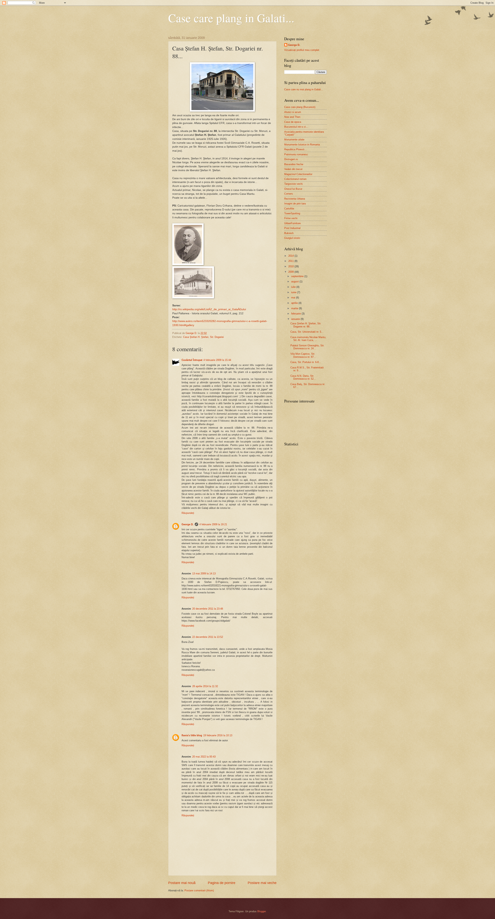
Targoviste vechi (293, 183)
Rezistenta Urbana (294, 198)
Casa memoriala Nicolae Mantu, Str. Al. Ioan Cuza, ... (308, 339)
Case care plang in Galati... (231, 18)
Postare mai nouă (181, 883)
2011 (291, 261)
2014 (291, 255)
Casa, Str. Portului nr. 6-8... (305, 362)
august (295, 281)
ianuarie (296, 319)
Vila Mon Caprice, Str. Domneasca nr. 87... (303, 355)
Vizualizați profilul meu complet (301, 50)
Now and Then (292, 116)
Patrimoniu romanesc (296, 154)
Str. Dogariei (217, 337)
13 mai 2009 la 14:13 (204, 573)
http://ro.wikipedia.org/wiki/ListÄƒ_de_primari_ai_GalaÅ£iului (209, 309)
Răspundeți (188, 513)
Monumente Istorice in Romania (302, 144)
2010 (291, 266)
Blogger (261, 911)
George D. (188, 524)
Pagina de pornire (221, 883)
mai (293, 297)
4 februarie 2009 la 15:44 (217, 360)
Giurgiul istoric (292, 238)
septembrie (297, 276)
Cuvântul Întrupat (192, 360)
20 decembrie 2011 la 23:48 (207, 608)
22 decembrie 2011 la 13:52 (207, 636)
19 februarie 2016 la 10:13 (217, 735)
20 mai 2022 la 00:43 (204, 756)
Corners (288, 193)
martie (295, 308)
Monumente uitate (294, 139)
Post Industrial (292, 228)
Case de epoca (292, 121)
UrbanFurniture (292, 223)
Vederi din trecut (293, 169)
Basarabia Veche (293, 164)
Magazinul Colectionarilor (298, 174)
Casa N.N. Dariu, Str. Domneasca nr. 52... (303, 377)
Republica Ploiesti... (295, 149)
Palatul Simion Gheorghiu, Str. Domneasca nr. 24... (307, 347)
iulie (293, 286)
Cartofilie (289, 208)
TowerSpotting (292, 213)
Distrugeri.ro (291, 159)
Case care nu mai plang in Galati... (303, 89)
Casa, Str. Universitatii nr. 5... (306, 331)
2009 (291, 271)
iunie (294, 292)
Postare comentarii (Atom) (199, 890)
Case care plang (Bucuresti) (299, 107)
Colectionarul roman (295, 179)
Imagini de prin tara (295, 203)
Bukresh (289, 233)
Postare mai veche (262, 883)
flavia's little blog (192, 735)
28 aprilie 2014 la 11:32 (205, 686)
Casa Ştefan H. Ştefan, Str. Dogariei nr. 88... (305, 325)
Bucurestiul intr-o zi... (296, 126)
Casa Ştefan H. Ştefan (195, 337)
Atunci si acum (292, 112)
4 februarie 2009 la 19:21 (213, 524)
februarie (296, 313)
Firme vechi (290, 218)
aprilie (295, 302)
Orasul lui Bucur (293, 188)
